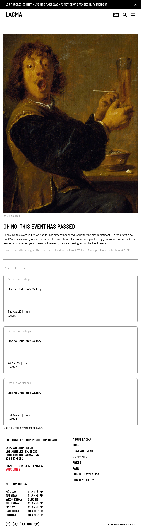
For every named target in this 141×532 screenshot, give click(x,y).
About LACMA (82, 440)
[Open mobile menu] (133, 16)
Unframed (80, 457)
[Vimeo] (36, 524)
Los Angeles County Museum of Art (31, 441)
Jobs (76, 446)
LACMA (14, 16)
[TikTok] (15, 524)
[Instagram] (8, 524)
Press (77, 463)
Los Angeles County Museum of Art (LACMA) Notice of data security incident (56, 5)
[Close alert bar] (134, 4)
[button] (125, 16)
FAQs (76, 469)
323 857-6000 (14, 459)
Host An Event (83, 452)
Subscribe (13, 470)
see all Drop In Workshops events (23, 428)
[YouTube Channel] (29, 524)
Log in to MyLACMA (86, 475)
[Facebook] (22, 524)
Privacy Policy (83, 481)
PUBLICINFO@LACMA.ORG (22, 456)
